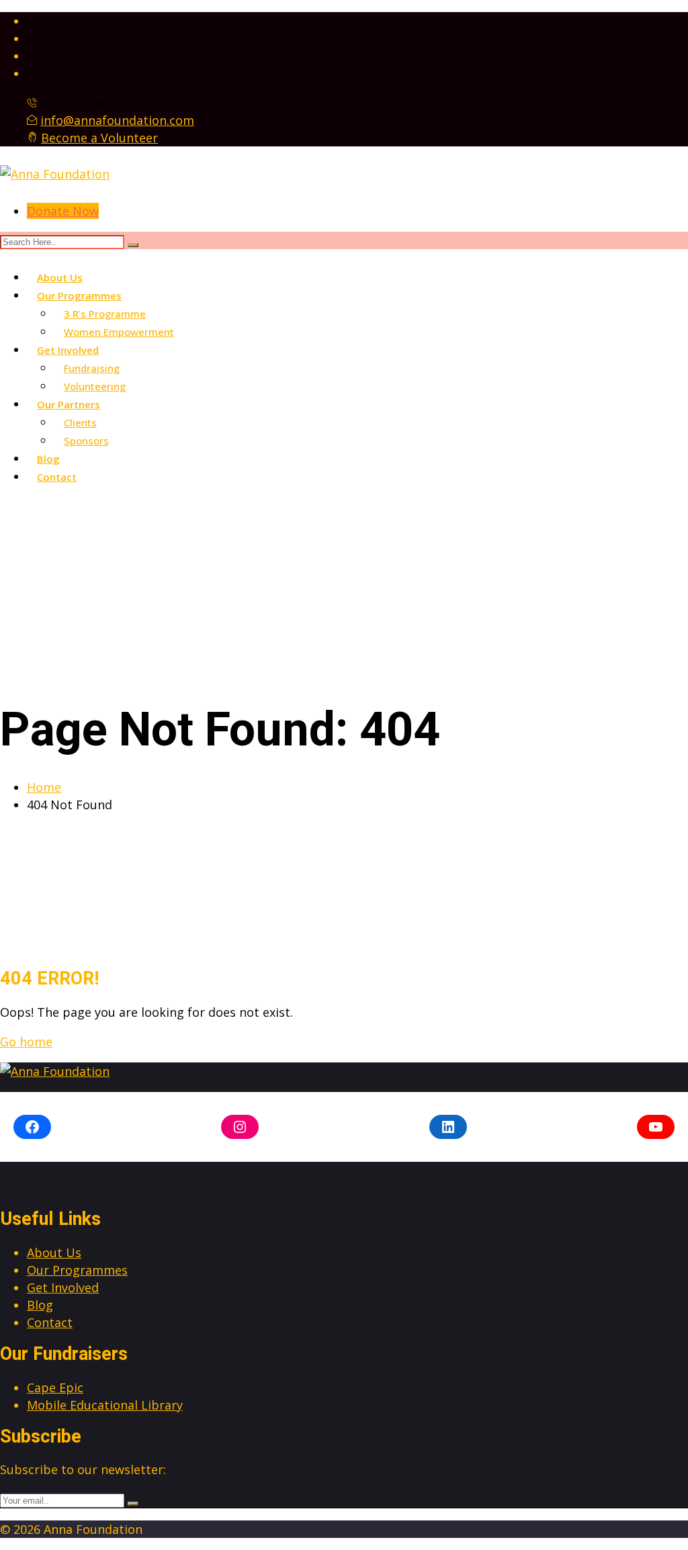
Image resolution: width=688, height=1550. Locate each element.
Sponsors (86, 440)
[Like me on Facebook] (357, 21)
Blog (48, 458)
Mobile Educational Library (105, 1405)
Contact (57, 477)
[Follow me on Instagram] (357, 38)
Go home (26, 1042)
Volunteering (95, 386)
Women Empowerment (119, 331)
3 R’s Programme (105, 313)
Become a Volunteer (99, 138)
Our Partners (68, 404)
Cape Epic (55, 1387)
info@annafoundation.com (117, 120)
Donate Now (63, 211)
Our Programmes (79, 295)
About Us (60, 277)
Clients (80, 422)
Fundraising (92, 368)
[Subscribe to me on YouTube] (357, 73)
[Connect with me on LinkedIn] (357, 55)
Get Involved (68, 350)
